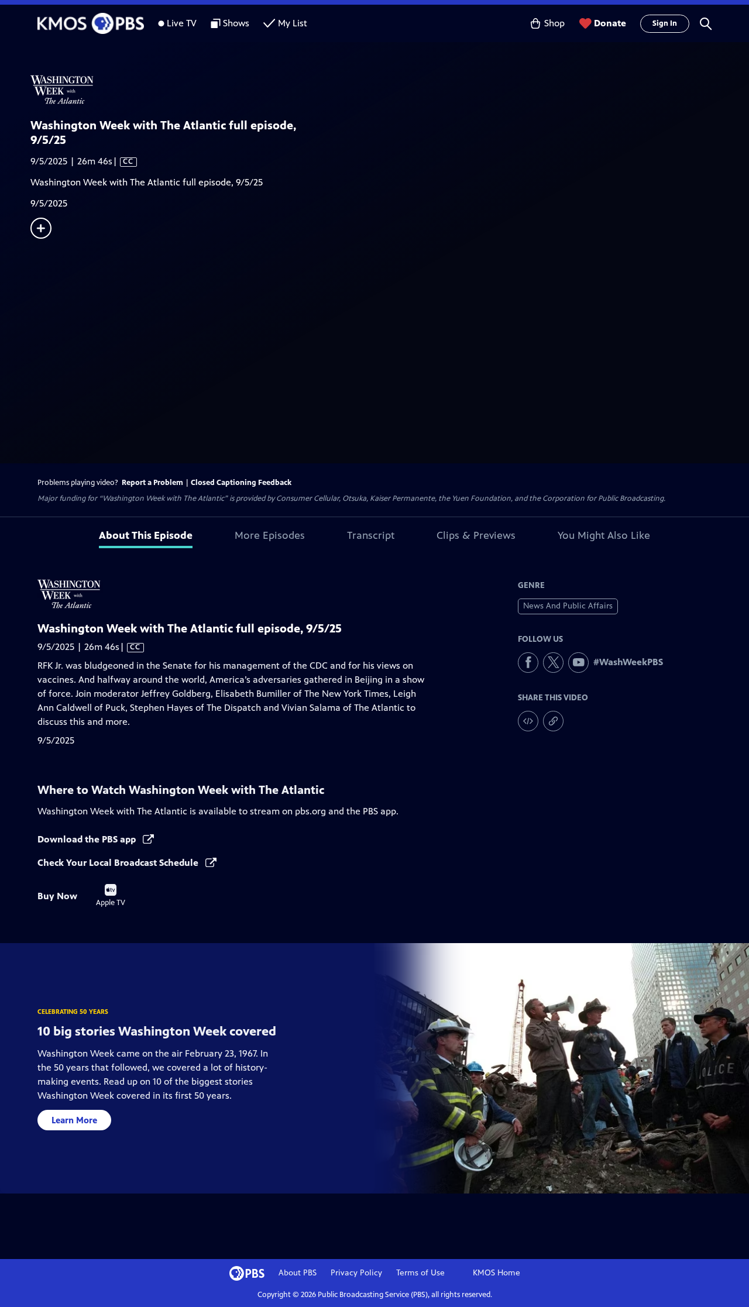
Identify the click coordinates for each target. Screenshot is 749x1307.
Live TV (182, 23)
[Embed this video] (528, 721)
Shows (236, 23)
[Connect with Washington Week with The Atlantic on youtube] (578, 662)
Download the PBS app (87, 839)
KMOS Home (496, 1273)
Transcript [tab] (370, 535)
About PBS (298, 1273)
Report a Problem (152, 482)
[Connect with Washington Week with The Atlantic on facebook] (528, 662)
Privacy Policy (356, 1273)
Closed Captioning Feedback (241, 482)
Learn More (74, 1120)
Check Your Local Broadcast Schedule (119, 862)
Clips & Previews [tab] (476, 535)
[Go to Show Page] (389, 89)
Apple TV (110, 895)
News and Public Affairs (568, 606)
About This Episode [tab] (146, 535)
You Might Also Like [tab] (604, 535)
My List (292, 23)
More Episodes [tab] (270, 535)
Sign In (664, 23)
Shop (554, 23)
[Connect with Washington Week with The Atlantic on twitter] (553, 662)
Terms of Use (420, 1273)
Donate (610, 23)
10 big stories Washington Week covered (156, 1031)
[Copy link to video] (553, 721)
